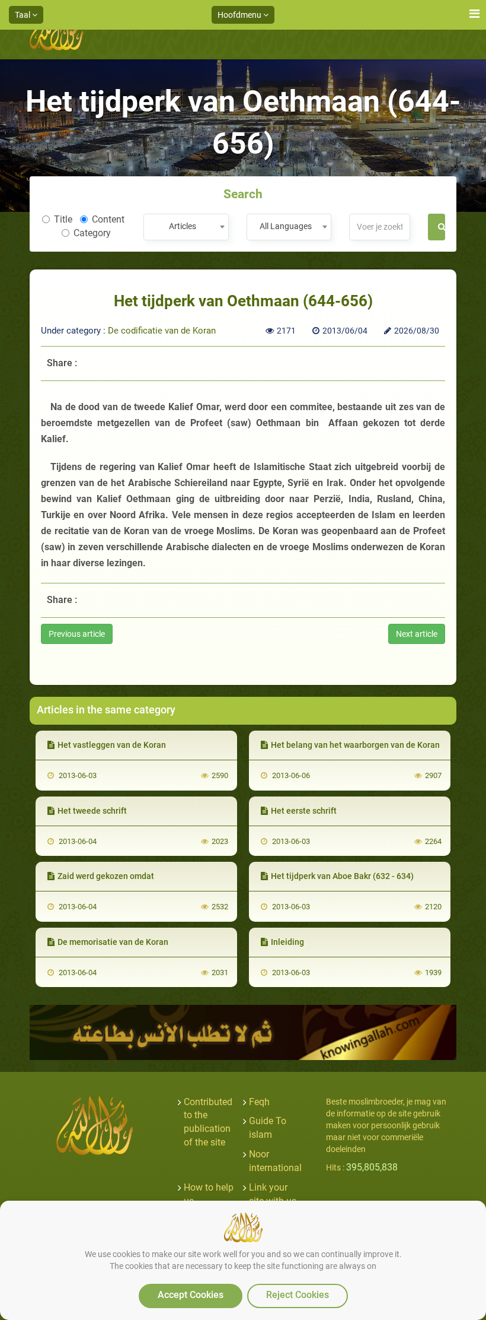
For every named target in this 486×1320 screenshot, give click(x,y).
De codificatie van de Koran (162, 330)
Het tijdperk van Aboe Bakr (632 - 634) (342, 876)
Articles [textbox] (182, 226)
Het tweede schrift (92, 811)
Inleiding (287, 942)
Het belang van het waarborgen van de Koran (355, 745)
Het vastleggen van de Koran (111, 745)
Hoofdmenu (240, 15)
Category (92, 233)
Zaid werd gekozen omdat (105, 876)
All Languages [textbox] (286, 226)
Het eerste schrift (304, 811)
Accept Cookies (190, 1294)
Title (63, 219)
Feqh (259, 1102)
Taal (23, 15)
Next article (416, 634)
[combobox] (185, 227)
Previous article (77, 634)
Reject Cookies (297, 1294)
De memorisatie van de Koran (112, 942)
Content (108, 219)
